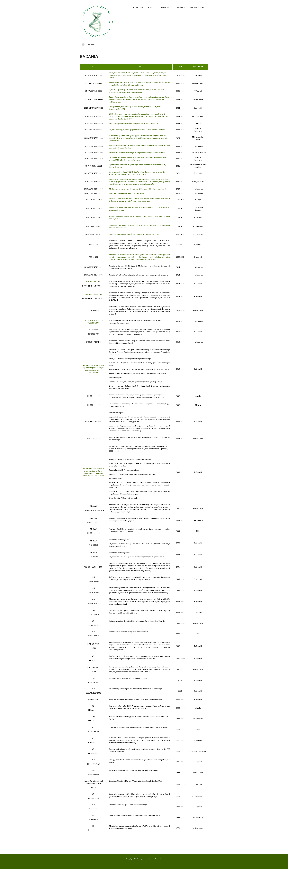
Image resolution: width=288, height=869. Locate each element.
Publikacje (180, 8)
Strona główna (83, 44)
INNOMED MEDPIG (93, 282)
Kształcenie (166, 8)
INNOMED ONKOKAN (93, 294)
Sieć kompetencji (197, 8)
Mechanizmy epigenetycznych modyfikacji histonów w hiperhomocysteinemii (137, 189)
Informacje (138, 8)
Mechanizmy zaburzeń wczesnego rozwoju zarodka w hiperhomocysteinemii (137, 153)
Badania (152, 8)
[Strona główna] (97, 21)
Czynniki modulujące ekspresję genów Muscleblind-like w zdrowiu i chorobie (137, 130)
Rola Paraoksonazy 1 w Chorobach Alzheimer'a (126, 194)
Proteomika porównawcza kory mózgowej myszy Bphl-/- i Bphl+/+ (133, 124)
